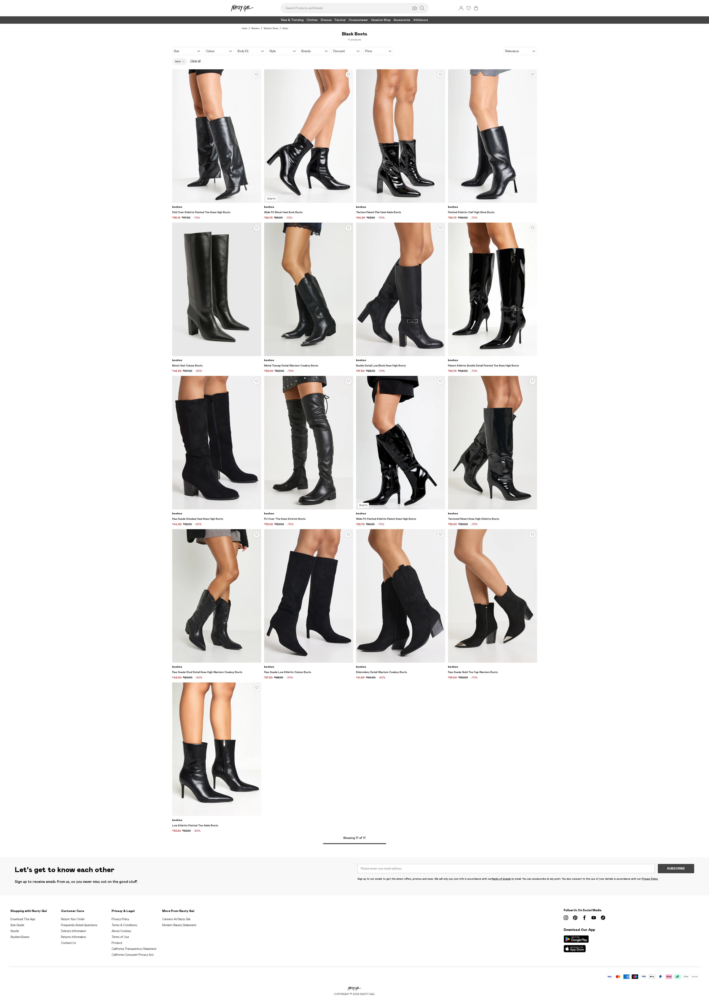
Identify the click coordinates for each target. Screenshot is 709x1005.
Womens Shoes (271, 28)
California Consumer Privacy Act (132, 954)
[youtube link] (593, 917)
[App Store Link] (576, 943)
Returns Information (73, 936)
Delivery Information (73, 931)
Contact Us (68, 942)
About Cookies (121, 931)
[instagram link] (566, 917)
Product (117, 942)
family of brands (501, 878)
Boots (285, 28)
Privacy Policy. (650, 878)
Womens (255, 28)
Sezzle (14, 931)
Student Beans (19, 936)
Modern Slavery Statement (179, 925)
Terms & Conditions (124, 925)
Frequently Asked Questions (79, 925)
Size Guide (17, 925)
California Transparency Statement (134, 948)
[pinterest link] (575, 917)
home (244, 28)
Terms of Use (120, 936)
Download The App (22, 919)
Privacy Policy (120, 919)
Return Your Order (73, 919)
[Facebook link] (584, 917)
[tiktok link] (603, 917)
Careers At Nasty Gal (176, 919)
